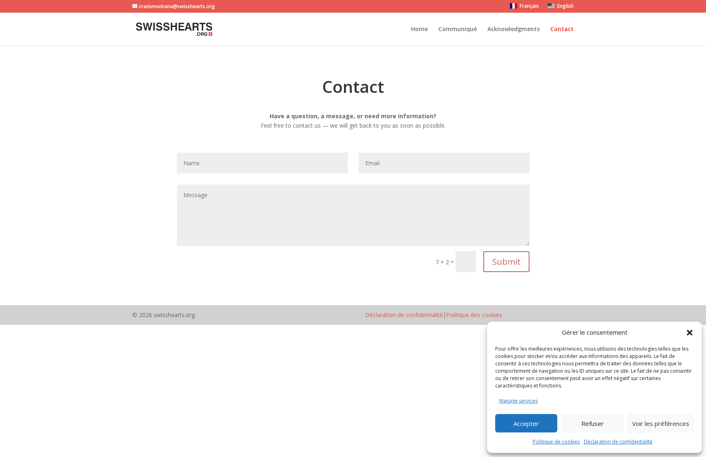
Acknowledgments (513, 29)
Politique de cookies (556, 441)
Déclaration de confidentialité (618, 441)
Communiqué (457, 29)
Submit (506, 261)
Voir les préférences (660, 423)
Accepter (526, 423)
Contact (562, 29)
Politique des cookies (474, 315)
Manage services (518, 400)
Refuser (592, 423)
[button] (690, 333)
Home (419, 29)
